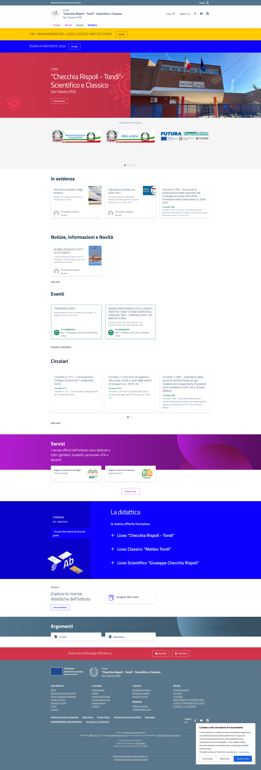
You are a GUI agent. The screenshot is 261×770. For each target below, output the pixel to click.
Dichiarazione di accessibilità (127, 717)
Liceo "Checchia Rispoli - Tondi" (146, 535)
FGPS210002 (140, 743)
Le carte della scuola (101, 699)
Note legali (150, 717)
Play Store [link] (182, 653)
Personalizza (208, 758)
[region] (226, 744)
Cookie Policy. (244, 751)
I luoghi (95, 693)
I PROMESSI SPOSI (64, 308)
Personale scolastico (141, 690)
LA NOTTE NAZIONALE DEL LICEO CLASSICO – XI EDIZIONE (189, 704)
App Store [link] (162, 653)
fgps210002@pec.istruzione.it (168, 735)
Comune (54, 709)
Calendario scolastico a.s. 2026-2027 (122, 191)
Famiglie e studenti (140, 693)
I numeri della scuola (101, 696)
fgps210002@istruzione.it (117, 735)
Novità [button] (79, 25)
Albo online (88, 717)
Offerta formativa (140, 706)
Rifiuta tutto (224, 758)
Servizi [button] (68, 25)
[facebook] (195, 13)
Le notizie (177, 693)
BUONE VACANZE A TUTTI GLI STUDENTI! (68, 251)
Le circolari (178, 696)
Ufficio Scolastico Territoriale (63, 696)
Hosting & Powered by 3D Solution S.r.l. (130, 756)
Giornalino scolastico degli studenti (68, 191)
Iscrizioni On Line (58, 703)
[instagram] (207, 13)
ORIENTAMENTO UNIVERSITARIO (188, 699)
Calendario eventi (181, 690)
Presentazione (98, 690)
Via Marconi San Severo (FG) (134, 732)
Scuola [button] (56, 25)
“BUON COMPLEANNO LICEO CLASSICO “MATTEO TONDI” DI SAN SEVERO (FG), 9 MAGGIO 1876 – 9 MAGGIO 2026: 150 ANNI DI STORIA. (130, 313)
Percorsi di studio (139, 696)
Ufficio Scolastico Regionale (63, 693)
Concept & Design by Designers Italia (130, 759)
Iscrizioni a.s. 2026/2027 (97, 721)
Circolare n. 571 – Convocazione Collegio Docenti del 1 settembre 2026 (74, 380)
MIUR (53, 690)
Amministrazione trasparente (64, 717)
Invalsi (54, 706)
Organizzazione (98, 703)
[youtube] (201, 13)
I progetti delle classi (141, 709)
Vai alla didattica (60, 607)
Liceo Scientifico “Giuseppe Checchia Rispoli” (158, 562)
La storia (95, 706)
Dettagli (121, 34)
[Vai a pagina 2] (128, 165)
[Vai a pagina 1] (125, 165)
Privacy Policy (103, 717)
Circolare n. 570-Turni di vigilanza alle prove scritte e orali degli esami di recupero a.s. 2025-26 (130, 380)
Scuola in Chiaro (58, 699)
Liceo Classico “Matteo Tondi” (144, 549)
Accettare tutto (243, 758)
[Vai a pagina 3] (131, 165)
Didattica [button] (92, 25)
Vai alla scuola (59, 101)
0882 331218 (94, 735)
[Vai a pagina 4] (134, 165)
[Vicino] (252, 725)
